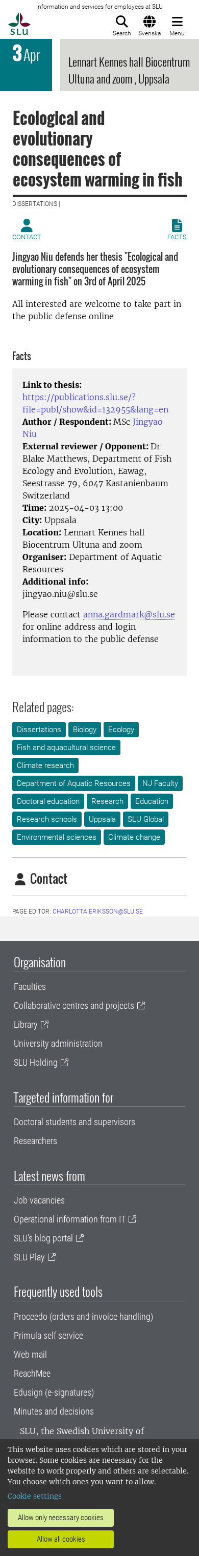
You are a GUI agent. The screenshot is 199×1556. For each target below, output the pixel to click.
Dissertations (39, 729)
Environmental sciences (56, 837)
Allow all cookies (61, 1539)
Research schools (47, 819)
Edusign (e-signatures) (54, 1392)
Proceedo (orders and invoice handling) (83, 1316)
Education (151, 801)
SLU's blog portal (43, 1238)
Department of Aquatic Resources (74, 783)
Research (107, 801)
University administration (58, 1043)
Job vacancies (39, 1200)
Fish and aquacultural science (66, 747)
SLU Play (29, 1257)
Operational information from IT (70, 1219)
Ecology (121, 729)
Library (26, 1024)
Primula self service (48, 1335)
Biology (84, 729)
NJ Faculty (160, 783)
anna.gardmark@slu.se (129, 614)
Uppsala (102, 819)
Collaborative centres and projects (74, 1005)
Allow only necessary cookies (61, 1517)
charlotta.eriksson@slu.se (98, 911)
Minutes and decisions (54, 1411)
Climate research (45, 765)
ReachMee (32, 1373)
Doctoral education (48, 801)
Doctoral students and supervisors (74, 1121)
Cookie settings (35, 1496)
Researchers (35, 1140)
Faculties (30, 986)
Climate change (134, 837)
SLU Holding (36, 1062)
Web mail (30, 1354)
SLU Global (146, 819)
